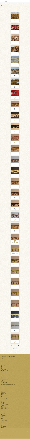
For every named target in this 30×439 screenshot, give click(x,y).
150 (20, 10)
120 (18, 10)
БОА (1, 395)
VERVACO (2, 416)
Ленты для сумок (3, 393)
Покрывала (2, 427)
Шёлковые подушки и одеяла (5, 425)
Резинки (2, 390)
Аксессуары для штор (4, 382)
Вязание (2, 418)
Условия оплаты (15, 348)
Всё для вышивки (3, 415)
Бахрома (2, 5)
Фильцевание (3, 402)
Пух (1, 396)
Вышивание (2, 403)
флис (1, 368)
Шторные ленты (3, 381)
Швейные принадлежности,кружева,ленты (8, 384)
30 (13, 10)
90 (16, 10)
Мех (1, 367)
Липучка (2, 406)
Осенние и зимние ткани (4, 369)
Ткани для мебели (4, 420)
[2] (18, 345)
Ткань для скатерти (3, 426)
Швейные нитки (3, 392)
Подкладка (2, 366)
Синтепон (2, 405)
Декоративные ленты (4, 408)
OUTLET (2, 422)
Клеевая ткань (3, 391)
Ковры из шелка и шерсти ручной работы (8, 356)
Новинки (2, 354)
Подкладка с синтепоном (4, 370)
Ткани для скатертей (4, 398)
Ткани (2, 358)
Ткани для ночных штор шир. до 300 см (6, 377)
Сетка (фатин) (3, 365)
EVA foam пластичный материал (5, 401)
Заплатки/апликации (3, 407)
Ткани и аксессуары (4, 372)
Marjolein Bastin (3, 413)
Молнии (2, 394)
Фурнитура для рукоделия (4, 404)
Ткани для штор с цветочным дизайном (6, 378)
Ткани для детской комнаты (4, 379)
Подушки (2, 414)
